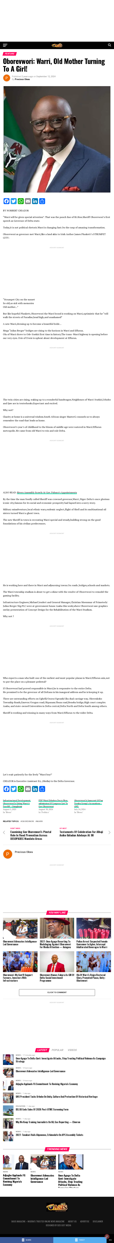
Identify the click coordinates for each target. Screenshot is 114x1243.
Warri (40, 821)
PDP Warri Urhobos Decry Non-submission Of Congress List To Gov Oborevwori (53, 803)
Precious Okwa (22, 79)
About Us (72, 1221)
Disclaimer (98, 1221)
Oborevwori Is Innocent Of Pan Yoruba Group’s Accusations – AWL (88, 803)
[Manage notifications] (107, 1236)
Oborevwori (28, 821)
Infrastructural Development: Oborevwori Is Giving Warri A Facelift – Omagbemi (17, 803)
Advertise (84, 1221)
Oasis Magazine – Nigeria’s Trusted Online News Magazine (37, 1221)
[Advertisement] (57, 21)
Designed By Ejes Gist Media (58, 1225)
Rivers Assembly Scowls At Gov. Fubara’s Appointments (47, 492)
